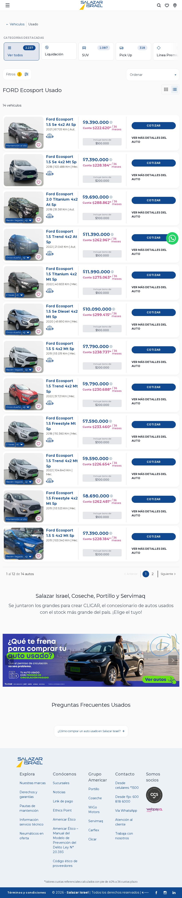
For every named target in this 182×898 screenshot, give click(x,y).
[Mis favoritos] (166, 5)
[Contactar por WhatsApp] (172, 238)
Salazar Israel (78, 892)
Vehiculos (17, 24)
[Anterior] (9, 660)
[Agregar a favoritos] (38, 145)
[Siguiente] (172, 660)
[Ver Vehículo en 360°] (50, 136)
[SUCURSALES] (174, 5)
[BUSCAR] (158, 5)
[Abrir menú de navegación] (8, 5)
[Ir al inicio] (91, 5)
